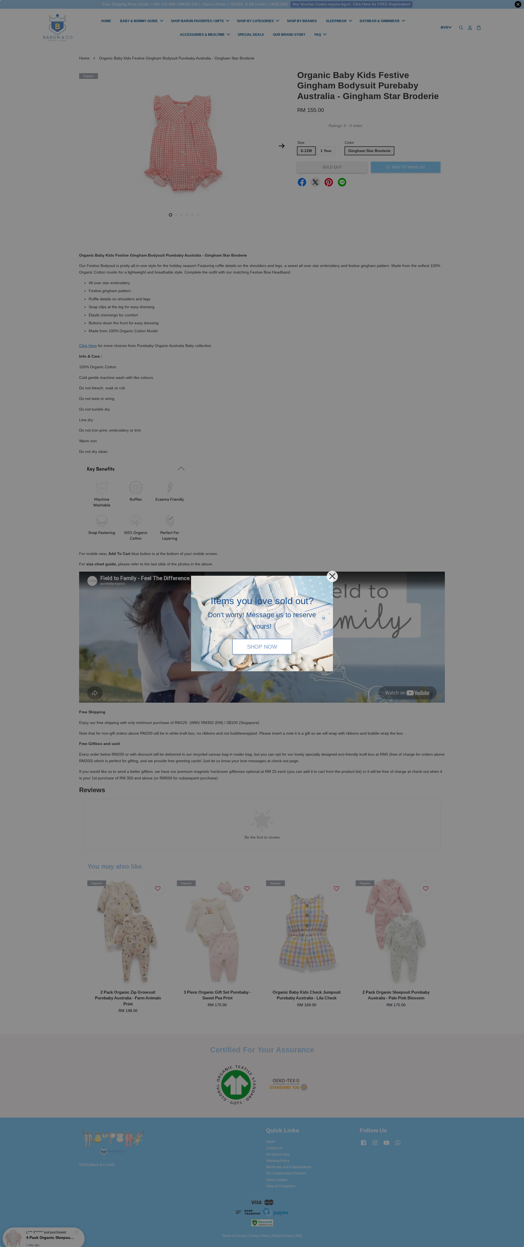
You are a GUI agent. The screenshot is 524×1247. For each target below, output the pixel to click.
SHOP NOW (262, 646)
